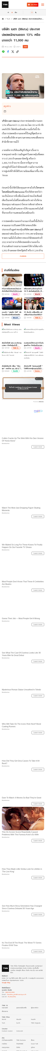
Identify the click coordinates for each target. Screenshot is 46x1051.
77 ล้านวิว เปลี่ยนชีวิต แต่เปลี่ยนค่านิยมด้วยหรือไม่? (33, 313)
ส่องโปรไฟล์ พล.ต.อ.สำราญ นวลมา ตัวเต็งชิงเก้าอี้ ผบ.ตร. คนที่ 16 (11, 344)
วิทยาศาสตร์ (19, 1044)
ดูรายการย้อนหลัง (21, 1007)
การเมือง (4, 1044)
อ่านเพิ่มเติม (23, 256)
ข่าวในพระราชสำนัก (7, 1040)
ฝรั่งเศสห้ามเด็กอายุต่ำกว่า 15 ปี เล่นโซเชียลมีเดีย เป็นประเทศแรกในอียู (33, 289)
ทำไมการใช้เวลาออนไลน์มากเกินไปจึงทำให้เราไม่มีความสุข (12, 289)
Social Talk (34, 1044)
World (37, 294)
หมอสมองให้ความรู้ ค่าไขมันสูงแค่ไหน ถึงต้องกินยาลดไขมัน (34, 344)
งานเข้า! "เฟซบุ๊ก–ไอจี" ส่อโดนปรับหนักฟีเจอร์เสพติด (11, 313)
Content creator (7, 1031)
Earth (15, 371)
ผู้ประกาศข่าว (34, 1007)
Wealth (18, 1019)
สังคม (32, 1040)
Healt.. (15, 294)
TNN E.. (38, 317)
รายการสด (5, 1007)
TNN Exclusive (21, 1040)
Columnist (19, 1031)
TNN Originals (35, 1023)
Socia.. (37, 371)
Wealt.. (16, 317)
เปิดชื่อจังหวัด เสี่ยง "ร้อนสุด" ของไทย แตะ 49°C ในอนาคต (11, 367)
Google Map (6, 982)
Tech (8, 18)
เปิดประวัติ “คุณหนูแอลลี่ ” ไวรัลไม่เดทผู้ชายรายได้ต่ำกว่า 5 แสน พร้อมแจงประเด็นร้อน (33, 367)
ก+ (16, 12)
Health (33, 1019)
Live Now (34, 4)
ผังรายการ (5, 1011)
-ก (8, 12)
